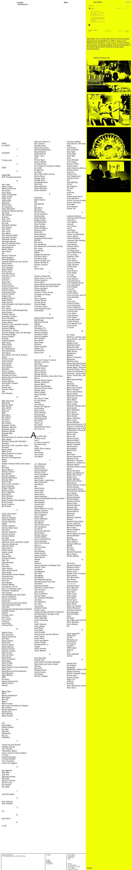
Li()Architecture (23, 3)
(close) (128, 2)
